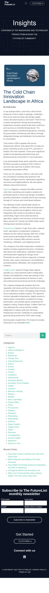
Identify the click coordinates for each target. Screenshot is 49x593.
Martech (11, 394)
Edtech (11, 364)
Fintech (11, 372)
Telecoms (12, 432)
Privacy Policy (39, 570)
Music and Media (15, 400)
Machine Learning (15, 391)
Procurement (13, 408)
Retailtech (12, 413)
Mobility (11, 397)
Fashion (11, 369)
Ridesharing (13, 419)
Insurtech (11, 389)
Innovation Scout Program (18, 383)
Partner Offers (13, 402)
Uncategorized (14, 435)
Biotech (11, 353)
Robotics (11, 421)
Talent (10, 430)
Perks (10, 405)
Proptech (11, 410)
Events (11, 367)
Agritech (11, 347)
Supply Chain (13, 427)
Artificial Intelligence (16, 350)
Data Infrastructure (15, 361)
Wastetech (12, 441)
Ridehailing (12, 416)
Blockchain (12, 356)
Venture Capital (14, 438)
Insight (10, 386)
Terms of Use (25, 572)
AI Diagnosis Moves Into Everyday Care (24, 470)
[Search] (43, 335)
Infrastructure (13, 378)
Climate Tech (13, 358)
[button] (26, 3)
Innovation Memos (15, 380)
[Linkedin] (24, 556)
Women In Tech (14, 443)
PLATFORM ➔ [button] (37, 3)
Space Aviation (14, 424)
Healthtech (12, 375)
